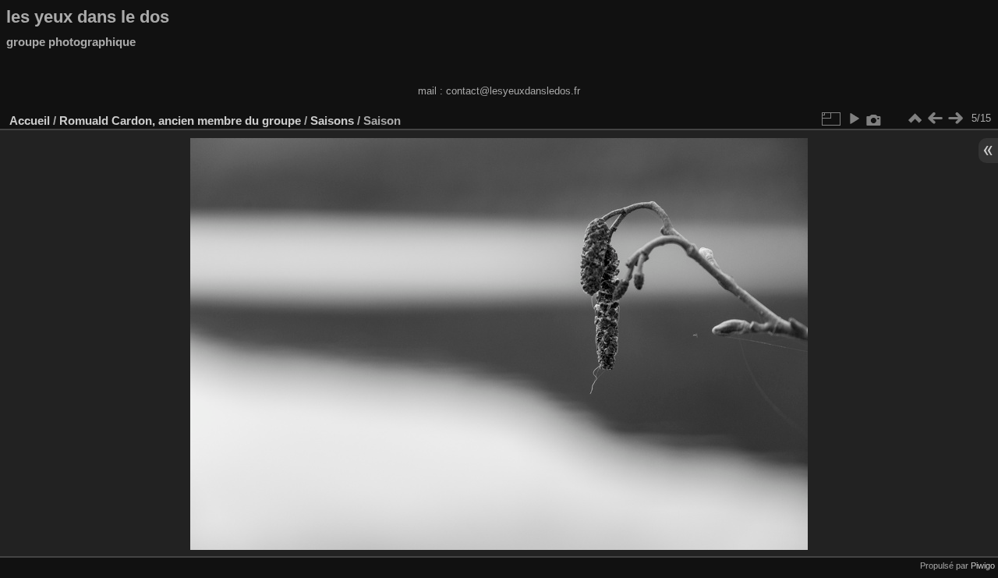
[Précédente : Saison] (935, 118)
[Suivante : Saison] (955, 118)
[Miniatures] (914, 118)
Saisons (332, 120)
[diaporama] (854, 118)
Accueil (29, 120)
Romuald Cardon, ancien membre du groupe (180, 120)
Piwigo (983, 565)
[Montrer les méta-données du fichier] (874, 118)
